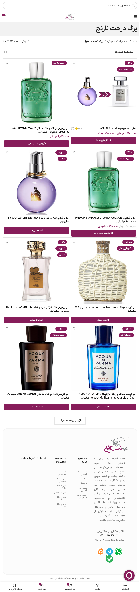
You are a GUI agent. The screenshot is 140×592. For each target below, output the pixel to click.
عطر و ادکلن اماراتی (61, 487)
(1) (72, 128)
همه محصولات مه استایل (59, 473)
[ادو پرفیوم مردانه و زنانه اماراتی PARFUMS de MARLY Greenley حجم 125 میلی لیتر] (36, 92)
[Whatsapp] (118, 551)
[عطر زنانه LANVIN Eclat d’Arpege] (103, 92)
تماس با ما (82, 479)
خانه (134, 41)
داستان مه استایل (82, 473)
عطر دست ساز (60, 492)
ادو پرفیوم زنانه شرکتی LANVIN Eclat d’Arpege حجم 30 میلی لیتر (38, 220)
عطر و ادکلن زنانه (61, 505)
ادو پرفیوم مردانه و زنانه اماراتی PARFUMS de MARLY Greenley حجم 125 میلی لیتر (40, 130)
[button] (36, 143)
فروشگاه (83, 483)
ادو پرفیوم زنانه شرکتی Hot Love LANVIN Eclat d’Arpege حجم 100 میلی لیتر (37, 309)
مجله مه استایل (83, 489)
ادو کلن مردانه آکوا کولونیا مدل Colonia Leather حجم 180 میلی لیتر (38, 396)
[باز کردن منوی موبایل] (135, 16)
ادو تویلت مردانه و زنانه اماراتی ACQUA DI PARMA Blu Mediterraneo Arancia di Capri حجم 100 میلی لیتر (107, 396)
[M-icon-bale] (109, 559)
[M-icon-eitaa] (100, 551)
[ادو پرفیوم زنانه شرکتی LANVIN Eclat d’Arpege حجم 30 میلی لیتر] (36, 182)
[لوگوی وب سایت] (70, 16)
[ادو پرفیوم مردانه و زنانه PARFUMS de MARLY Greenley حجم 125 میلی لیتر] (103, 182)
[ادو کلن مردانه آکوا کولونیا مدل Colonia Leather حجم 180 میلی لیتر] (36, 358)
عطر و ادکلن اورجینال (61, 480)
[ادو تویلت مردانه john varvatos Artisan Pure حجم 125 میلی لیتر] (103, 271)
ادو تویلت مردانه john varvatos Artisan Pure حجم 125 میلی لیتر (105, 309)
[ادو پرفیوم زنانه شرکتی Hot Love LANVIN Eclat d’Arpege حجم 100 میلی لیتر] (36, 271)
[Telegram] (109, 551)
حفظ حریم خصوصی (82, 496)
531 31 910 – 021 (109, 536)
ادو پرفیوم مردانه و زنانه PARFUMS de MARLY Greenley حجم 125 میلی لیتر (105, 220)
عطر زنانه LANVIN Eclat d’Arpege (117, 129)
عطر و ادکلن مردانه (61, 498)
